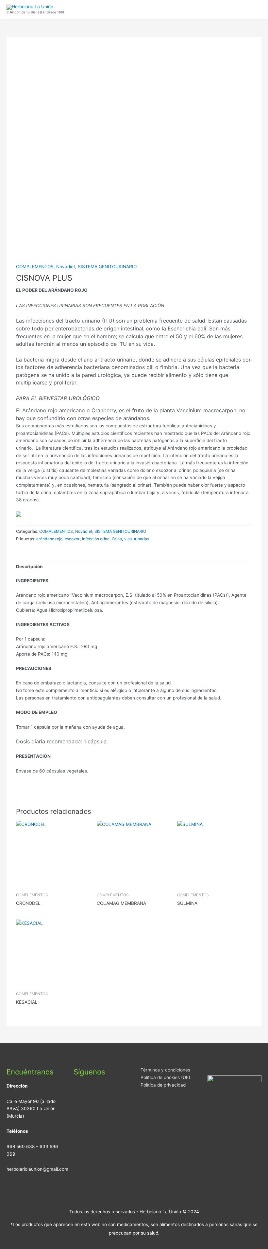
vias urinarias (136, 538)
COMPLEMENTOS (35, 266)
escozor (72, 538)
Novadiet (65, 266)
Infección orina (95, 538)
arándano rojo (49, 538)
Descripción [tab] (29, 566)
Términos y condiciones (165, 1069)
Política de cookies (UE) (165, 1077)
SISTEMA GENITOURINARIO (107, 266)
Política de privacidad (163, 1085)
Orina (117, 538)
